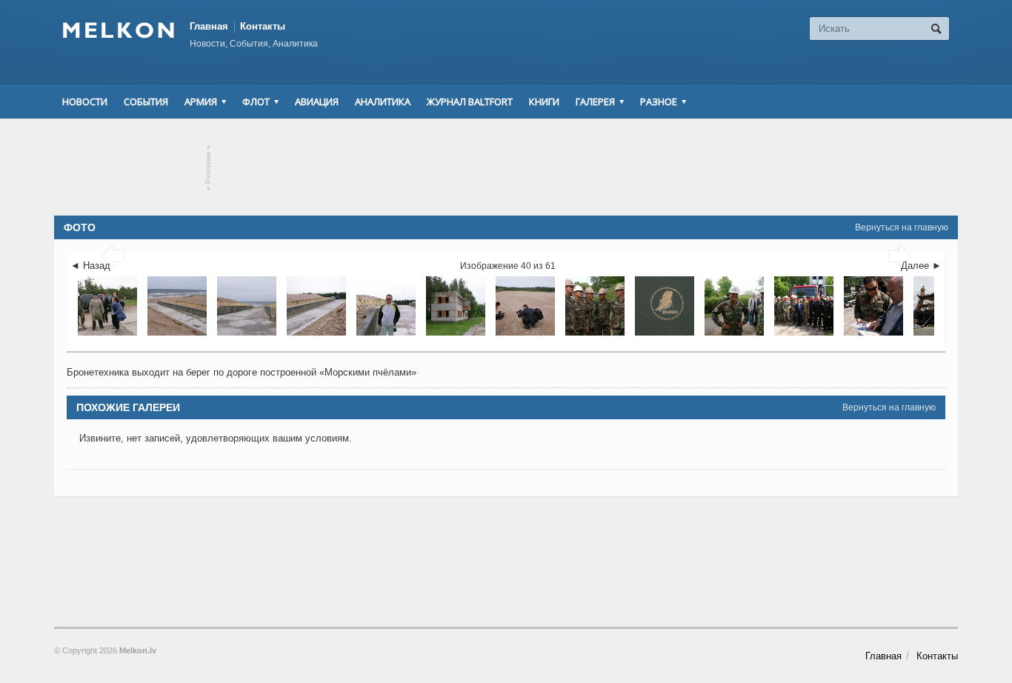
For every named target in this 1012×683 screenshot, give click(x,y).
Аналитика (382, 101)
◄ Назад (90, 265)
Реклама (208, 167)
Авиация (317, 101)
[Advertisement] (506, 167)
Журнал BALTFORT (470, 101)
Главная (209, 26)
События (146, 101)
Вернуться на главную (901, 227)
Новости (84, 101)
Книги (544, 101)
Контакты (262, 26)
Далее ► (921, 265)
